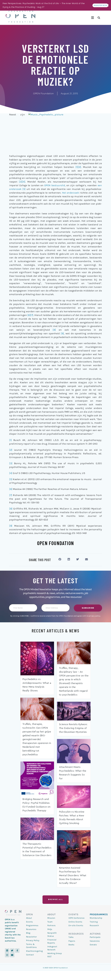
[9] (62, 333)
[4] (23, 181)
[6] (29, 315)
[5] (24, 189)
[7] (31, 315)
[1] (77, 167)
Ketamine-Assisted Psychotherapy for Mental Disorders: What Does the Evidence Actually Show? (72, 875)
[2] (79, 167)
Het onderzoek (70, 192)
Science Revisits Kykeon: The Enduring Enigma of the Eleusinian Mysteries (73, 728)
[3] (20, 181)
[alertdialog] (55, 5)
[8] (54, 329)
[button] (92, 17)
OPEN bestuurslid (54, 185)
